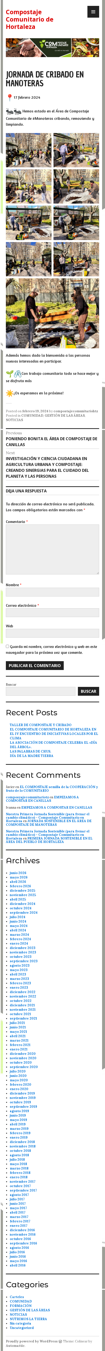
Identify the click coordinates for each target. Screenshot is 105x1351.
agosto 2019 (19, 1111)
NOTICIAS (14, 420)
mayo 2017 (18, 1208)
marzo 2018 (19, 1168)
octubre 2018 (20, 1151)
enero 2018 (19, 1177)
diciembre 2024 (22, 904)
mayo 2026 (19, 877)
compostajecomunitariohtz (75, 411)
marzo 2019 (19, 1129)
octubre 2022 (21, 1001)
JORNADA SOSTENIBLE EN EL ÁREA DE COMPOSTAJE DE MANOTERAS (49, 823)
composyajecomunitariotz (27, 797)
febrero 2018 (20, 1173)
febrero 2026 (20, 886)
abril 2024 (18, 930)
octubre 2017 (20, 1186)
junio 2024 (18, 921)
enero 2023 (19, 988)
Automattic (15, 1346)
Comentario (17, 521)
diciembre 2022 (22, 992)
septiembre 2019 (23, 1107)
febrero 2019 (20, 1133)
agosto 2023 (20, 965)
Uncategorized (22, 1328)
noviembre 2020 (23, 1058)
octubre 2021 (20, 1014)
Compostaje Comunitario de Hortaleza (29, 19)
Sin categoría (20, 1323)
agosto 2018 (19, 1155)
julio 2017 (17, 1199)
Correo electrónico (22, 605)
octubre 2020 (21, 1062)
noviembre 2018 (23, 1146)
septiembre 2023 (24, 961)
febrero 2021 (20, 1045)
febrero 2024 (20, 939)
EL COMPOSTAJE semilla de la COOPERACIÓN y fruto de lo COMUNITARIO (52, 788)
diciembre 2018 (22, 1142)
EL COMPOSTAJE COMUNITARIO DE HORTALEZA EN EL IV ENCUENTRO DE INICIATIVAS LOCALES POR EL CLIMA (54, 733)
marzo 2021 (19, 1040)
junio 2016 (18, 1256)
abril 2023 (18, 974)
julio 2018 (17, 1159)
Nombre (13, 584)
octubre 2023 (21, 957)
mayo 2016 (18, 1261)
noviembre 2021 (23, 1010)
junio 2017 (18, 1204)
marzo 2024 (19, 935)
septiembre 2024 (24, 913)
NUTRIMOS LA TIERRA (28, 1319)
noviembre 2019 (23, 1098)
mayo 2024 (19, 926)
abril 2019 (18, 1124)
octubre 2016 (20, 1239)
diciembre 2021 (22, 1005)
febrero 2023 (20, 983)
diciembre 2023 (22, 948)
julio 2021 (17, 1023)
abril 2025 (18, 899)
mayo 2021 (18, 1032)
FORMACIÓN (21, 1306)
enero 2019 (19, 1137)
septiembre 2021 (23, 1018)
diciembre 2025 (22, 890)
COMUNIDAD (32, 416)
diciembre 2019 (22, 1093)
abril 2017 (17, 1212)
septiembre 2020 (24, 1067)
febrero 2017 (20, 1221)
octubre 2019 (20, 1102)
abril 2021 (18, 1036)
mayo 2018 (18, 1164)
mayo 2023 (19, 970)
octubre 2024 (21, 908)
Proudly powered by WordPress (32, 1341)
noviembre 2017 (22, 1182)
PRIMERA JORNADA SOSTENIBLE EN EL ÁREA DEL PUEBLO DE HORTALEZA (49, 840)
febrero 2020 (20, 1085)
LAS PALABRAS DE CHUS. (30, 751)
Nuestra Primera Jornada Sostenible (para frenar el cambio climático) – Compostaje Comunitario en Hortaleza (47, 817)
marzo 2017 (19, 1217)
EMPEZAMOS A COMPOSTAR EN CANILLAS (42, 799)
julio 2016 (17, 1252)
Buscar (11, 684)
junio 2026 (18, 873)
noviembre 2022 (23, 996)
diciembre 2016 (22, 1230)
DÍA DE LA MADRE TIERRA (31, 756)
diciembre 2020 (23, 1054)
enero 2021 (19, 1049)
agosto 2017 (19, 1195)
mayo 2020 (19, 1080)
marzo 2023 (19, 979)
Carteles (17, 1297)
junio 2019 (18, 1115)
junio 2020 (18, 1076)
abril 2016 (18, 1265)
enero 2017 (18, 1226)
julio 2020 (18, 1071)
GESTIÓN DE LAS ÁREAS (65, 416)
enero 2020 (19, 1089)
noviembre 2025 (23, 895)
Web (9, 625)
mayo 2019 (18, 1120)
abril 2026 (18, 882)
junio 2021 (18, 1027)
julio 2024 (17, 917)
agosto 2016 (19, 1248)
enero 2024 (19, 943)
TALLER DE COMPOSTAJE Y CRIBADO (41, 725)
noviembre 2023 (23, 952)
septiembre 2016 (23, 1243)
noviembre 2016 (23, 1234)
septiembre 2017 (23, 1190)
